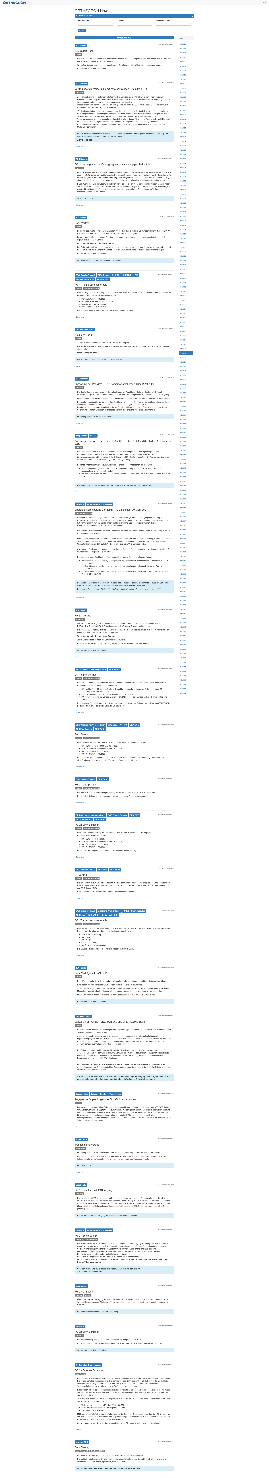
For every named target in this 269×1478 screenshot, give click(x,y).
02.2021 (183, 335)
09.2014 (183, 667)
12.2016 (183, 556)
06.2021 (183, 318)
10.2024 (183, 141)
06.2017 (183, 530)
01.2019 (183, 446)
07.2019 (183, 419)
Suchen (81, 30)
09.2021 (183, 304)
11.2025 (183, 84)
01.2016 (183, 605)
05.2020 (183, 375)
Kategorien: (121, 20)
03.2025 (183, 119)
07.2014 (183, 675)
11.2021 (183, 296)
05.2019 (183, 428)
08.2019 (183, 415)
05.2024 (183, 163)
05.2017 (183, 534)
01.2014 (183, 693)
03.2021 (183, 331)
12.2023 (183, 185)
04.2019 (183, 433)
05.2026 (183, 57)
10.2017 (183, 512)
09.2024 (183, 145)
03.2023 (183, 225)
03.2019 (183, 437)
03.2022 (183, 278)
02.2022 (183, 282)
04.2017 (183, 539)
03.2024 (183, 172)
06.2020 (183, 371)
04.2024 (183, 168)
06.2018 (183, 477)
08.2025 (183, 97)
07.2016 (183, 578)
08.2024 (183, 150)
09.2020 (183, 357)
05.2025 (183, 110)
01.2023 (183, 234)
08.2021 (183, 309)
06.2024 (183, 159)
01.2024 (183, 181)
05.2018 (183, 481)
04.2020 (183, 380)
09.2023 (183, 198)
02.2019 (183, 441)
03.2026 (183, 66)
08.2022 (183, 256)
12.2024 (183, 132)
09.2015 (183, 622)
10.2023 (183, 194)
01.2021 (183, 340)
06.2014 (183, 680)
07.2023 (183, 207)
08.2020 (183, 362)
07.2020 (183, 366)
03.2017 (183, 543)
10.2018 (183, 459)
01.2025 (183, 128)
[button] (192, 16)
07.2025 (183, 101)
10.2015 (183, 618)
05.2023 (183, 216)
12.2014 (183, 658)
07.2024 (183, 154)
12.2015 (183, 609)
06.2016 (183, 583)
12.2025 (183, 79)
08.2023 (183, 203)
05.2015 (183, 640)
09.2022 (183, 251)
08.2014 (183, 671)
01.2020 (183, 393)
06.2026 (183, 53)
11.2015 (183, 614)
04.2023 (183, 221)
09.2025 (183, 92)
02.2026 (183, 70)
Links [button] (78, 366)
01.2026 (183, 75)
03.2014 (183, 689)
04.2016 (183, 592)
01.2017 (183, 552)
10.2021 (183, 300)
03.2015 (183, 649)
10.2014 (183, 662)
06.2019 (183, 424)
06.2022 (183, 265)
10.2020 (183, 353)
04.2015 (183, 645)
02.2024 (183, 176)
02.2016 (183, 600)
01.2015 (183, 653)
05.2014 (183, 684)
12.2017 (183, 503)
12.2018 (183, 450)
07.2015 (183, 631)
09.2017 (183, 516)
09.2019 (183, 410)
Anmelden (264, 3)
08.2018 (183, 468)
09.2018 (183, 463)
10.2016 (183, 565)
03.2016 (183, 596)
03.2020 (183, 384)
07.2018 (183, 472)
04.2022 (183, 274)
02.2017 (183, 547)
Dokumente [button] (80, 146)
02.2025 (183, 123)
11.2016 (183, 561)
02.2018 (183, 494)
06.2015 (183, 636)
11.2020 (183, 349)
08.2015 (183, 627)
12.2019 (183, 397)
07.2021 (183, 313)
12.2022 (183, 238)
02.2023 (183, 229)
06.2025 (183, 106)
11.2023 (183, 190)
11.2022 (183, 243)
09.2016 (183, 569)
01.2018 (183, 499)
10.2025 (183, 88)
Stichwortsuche (83, 20)
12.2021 (183, 291)
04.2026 (183, 62)
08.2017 (183, 521)
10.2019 (183, 406)
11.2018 (183, 455)
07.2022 (183, 260)
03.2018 (183, 490)
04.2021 (183, 327)
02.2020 (183, 388)
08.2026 (183, 44)
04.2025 (183, 115)
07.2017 (183, 525)
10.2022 (183, 247)
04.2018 (183, 486)
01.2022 (183, 287)
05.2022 (183, 269)
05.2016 (183, 587)
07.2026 (183, 48)
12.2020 (183, 344)
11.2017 (183, 508)
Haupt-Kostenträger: (163, 20)
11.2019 (183, 402)
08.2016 (183, 574)
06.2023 (183, 212)
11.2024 (183, 137)
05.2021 (183, 322)
